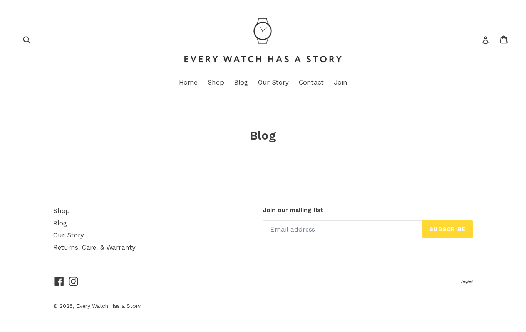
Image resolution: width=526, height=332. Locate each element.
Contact (311, 82)
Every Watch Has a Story (108, 306)
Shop (216, 82)
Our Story (273, 82)
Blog (241, 82)
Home (188, 82)
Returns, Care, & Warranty (94, 247)
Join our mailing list (293, 210)
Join (340, 82)
